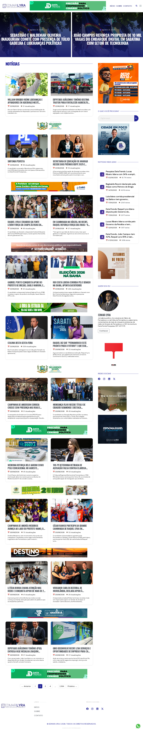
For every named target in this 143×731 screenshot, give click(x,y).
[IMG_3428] (49, 311)
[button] (136, 5)
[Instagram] (104, 379)
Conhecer (103, 331)
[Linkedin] (109, 379)
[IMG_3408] (49, 556)
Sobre (119, 6)
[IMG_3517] (118, 103)
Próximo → (72, 686)
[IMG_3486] (49, 494)
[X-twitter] (114, 379)
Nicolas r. (77, 728)
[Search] (136, 118)
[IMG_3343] (49, 251)
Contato (127, 6)
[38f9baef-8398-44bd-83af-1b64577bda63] (49, 130)
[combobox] (116, 118)
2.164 (62, 686)
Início (112, 6)
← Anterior (26, 686)
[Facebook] (99, 379)
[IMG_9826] (68, 10)
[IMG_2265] (49, 190)
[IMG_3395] (49, 617)
